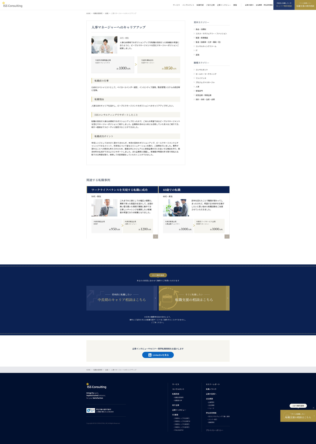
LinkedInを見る (161, 355)
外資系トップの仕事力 (182, 418)
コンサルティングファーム (206, 46)
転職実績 (200, 5)
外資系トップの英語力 (182, 424)
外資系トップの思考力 (182, 427)
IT (197, 50)
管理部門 (199, 91)
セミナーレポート (213, 384)
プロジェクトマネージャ (205, 82)
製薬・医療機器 (202, 37)
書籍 (235, 5)
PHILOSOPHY (179, 430)
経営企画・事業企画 (203, 95)
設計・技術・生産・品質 (205, 99)
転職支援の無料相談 (305, 6)
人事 (197, 86)
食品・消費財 (201, 29)
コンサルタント (188, 5)
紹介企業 (175, 405)
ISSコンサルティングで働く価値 (219, 416)
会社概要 (259, 5)
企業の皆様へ (249, 5)
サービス (176, 5)
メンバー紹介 (212, 419)
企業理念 (211, 402)
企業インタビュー (224, 5)
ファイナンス (201, 78)
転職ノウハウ (211, 389)
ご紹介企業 (210, 5)
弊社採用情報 (268, 5)
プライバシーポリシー (214, 430)
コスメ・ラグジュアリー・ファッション (211, 33)
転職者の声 (178, 400)
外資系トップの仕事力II (182, 421)
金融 (197, 54)
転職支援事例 (179, 397)
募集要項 (211, 422)
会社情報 (211, 405)
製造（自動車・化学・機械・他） (209, 42)
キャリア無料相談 (284, 6)
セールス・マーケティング (206, 74)
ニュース (211, 408)
